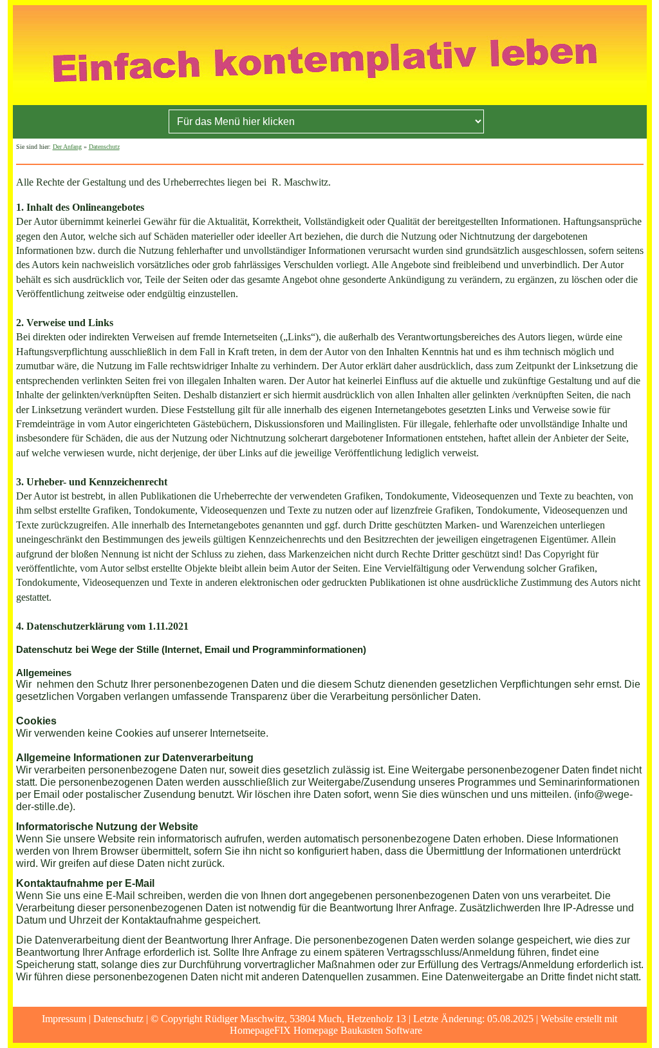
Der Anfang (67, 146)
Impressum (64, 1018)
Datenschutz (104, 146)
